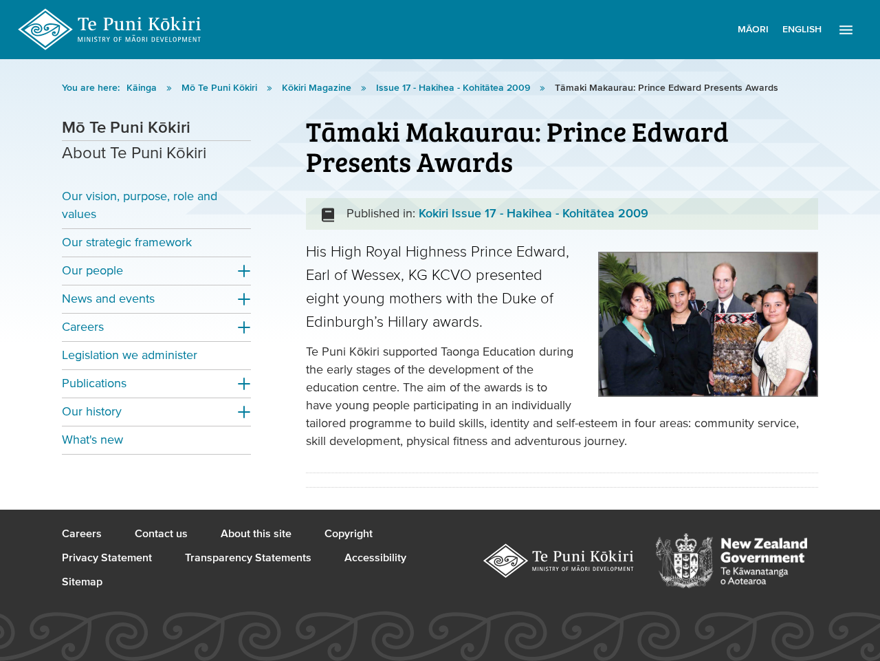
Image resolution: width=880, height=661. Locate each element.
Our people (92, 270)
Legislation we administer (129, 355)
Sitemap (82, 582)
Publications (94, 383)
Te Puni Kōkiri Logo (110, 29)
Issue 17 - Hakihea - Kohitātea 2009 (454, 88)
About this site (256, 534)
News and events (108, 299)
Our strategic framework (127, 242)
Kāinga (143, 88)
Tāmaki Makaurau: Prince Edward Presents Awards (666, 88)
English (802, 29)
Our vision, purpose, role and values (139, 205)
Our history (92, 411)
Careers (83, 327)
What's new (92, 440)
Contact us (161, 534)
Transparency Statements (248, 558)
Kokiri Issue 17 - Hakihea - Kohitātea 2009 (533, 213)
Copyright (348, 534)
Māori (753, 29)
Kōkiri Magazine (318, 88)
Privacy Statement (107, 558)
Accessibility (375, 558)
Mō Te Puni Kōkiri (221, 88)
